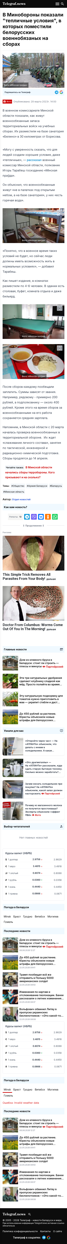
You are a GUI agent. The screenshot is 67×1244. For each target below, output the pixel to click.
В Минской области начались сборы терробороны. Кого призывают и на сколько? (30, 472)
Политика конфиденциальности (20, 1231)
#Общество (17, 485)
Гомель (8, 921)
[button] (57, 92)
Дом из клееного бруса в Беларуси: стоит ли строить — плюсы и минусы (41, 663)
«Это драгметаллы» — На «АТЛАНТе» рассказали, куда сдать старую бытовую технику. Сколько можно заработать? (43, 769)
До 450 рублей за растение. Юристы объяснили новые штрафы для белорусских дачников (37, 718)
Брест (17, 916)
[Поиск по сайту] (62, 4)
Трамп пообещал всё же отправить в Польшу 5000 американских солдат (36, 978)
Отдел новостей (21, 499)
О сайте (57, 1231)
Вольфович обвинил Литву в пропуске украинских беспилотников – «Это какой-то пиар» (40, 1013)
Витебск (40, 916)
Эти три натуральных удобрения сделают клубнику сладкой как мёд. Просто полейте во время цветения (40, 682)
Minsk (7, 916)
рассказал (34, 160)
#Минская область (13, 491)
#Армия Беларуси (37, 485)
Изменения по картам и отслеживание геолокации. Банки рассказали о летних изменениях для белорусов (41, 996)
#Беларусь (56, 485)
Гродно (27, 916)
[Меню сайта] (57, 3)
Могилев (52, 916)
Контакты (45, 1231)
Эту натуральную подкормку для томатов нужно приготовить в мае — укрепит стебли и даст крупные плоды (41, 700)
